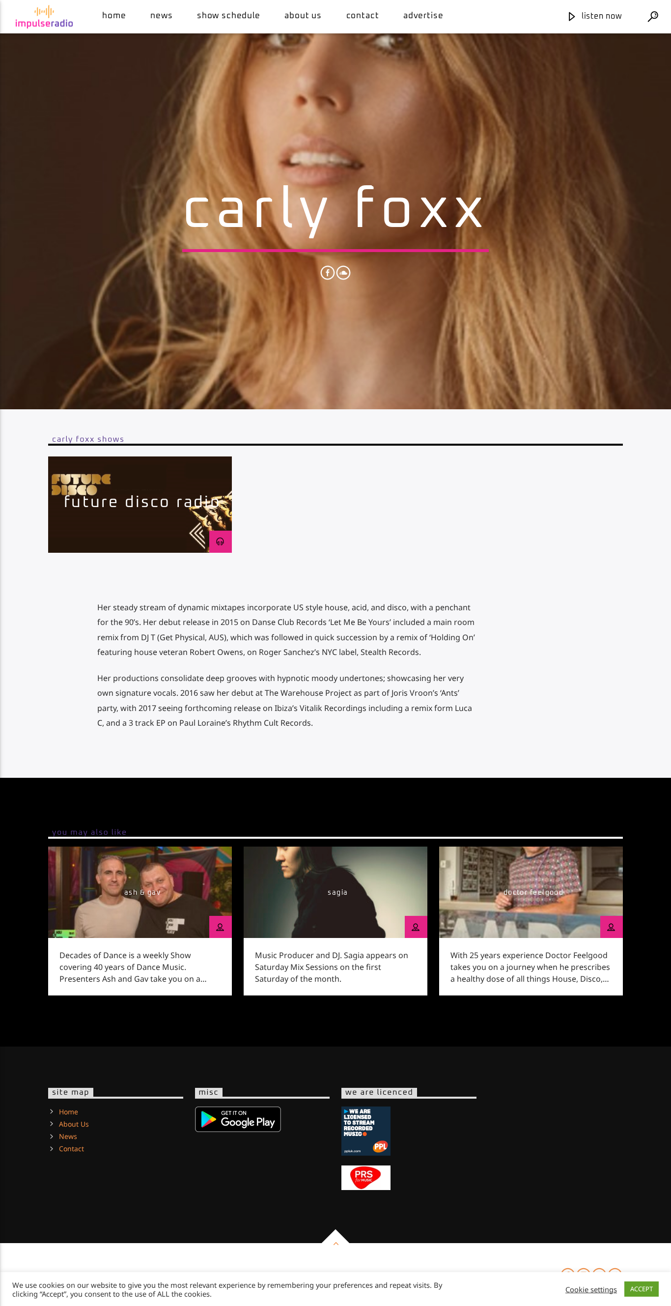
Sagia (338, 892)
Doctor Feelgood (533, 892)
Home (114, 16)
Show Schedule (228, 16)
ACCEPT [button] (641, 1288)
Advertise (423, 16)
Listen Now (600, 16)
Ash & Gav (142, 892)
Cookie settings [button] (591, 1289)
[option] (140, 504)
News (161, 16)
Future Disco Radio (142, 503)
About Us (303, 16)
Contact (362, 16)
